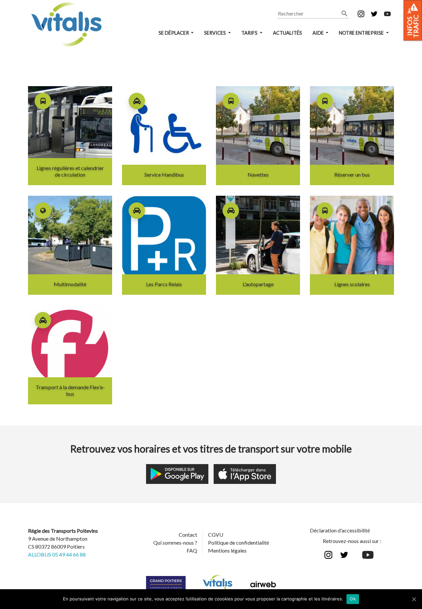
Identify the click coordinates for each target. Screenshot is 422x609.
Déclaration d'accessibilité (340, 530)
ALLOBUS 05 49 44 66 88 (57, 554)
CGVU (215, 534)
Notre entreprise (362, 33)
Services (215, 33)
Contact (188, 534)
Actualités (287, 33)
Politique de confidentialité (238, 542)
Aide (319, 33)
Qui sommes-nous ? (175, 542)
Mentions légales (227, 550)
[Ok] (413, 599)
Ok (353, 598)
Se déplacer (174, 33)
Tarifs (249, 33)
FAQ (192, 550)
